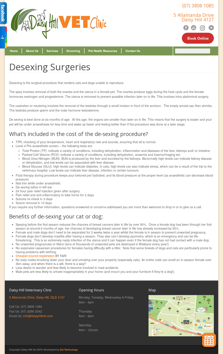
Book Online (198, 38)
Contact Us (132, 51)
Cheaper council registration (35, 256)
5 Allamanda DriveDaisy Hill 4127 (194, 17)
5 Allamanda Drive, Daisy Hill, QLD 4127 (37, 297)
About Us (32, 51)
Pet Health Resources (102, 51)
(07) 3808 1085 (198, 5)
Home (14, 51)
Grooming (73, 51)
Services (52, 51)
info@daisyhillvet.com (38, 316)
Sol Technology (69, 349)
